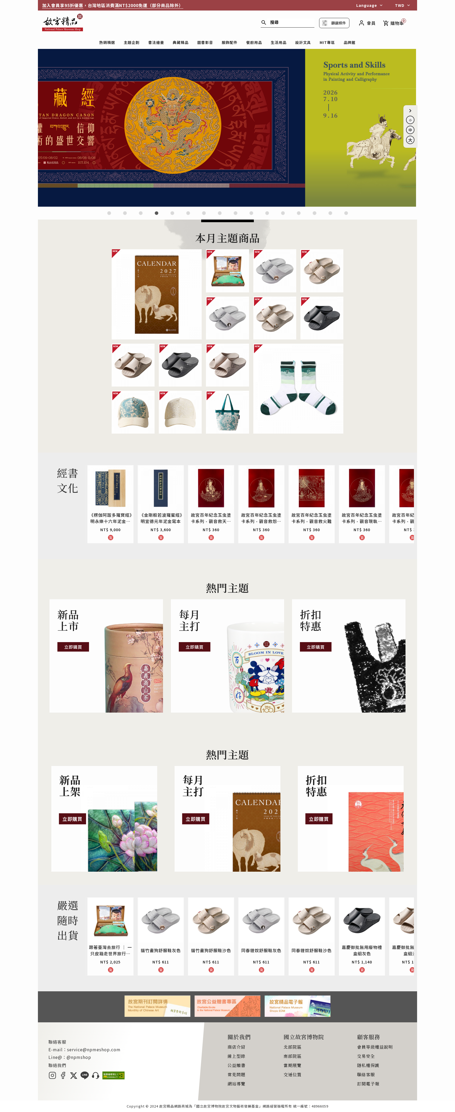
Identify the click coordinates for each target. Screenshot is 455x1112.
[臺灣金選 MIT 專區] (282, 216)
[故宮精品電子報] (297, 1015)
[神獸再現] (219, 216)
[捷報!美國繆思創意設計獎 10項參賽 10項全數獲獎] (203, 216)
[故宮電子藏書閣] (346, 216)
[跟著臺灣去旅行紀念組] (251, 216)
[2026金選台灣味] (109, 216)
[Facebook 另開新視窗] (63, 1077)
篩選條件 (338, 23)
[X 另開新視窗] (74, 1077)
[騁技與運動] (227, 205)
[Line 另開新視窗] (84, 1077)
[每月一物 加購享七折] (188, 216)
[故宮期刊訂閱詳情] (157, 1015)
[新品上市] (106, 656)
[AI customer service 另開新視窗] (96, 1077)
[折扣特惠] (348, 656)
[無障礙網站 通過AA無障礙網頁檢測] (113, 1077)
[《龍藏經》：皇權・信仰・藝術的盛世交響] (156, 216)
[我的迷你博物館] (298, 216)
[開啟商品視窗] (157, 294)
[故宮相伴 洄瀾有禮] (235, 216)
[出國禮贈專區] (314, 216)
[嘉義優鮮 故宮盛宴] (267, 216)
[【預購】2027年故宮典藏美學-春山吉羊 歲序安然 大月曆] (140, 216)
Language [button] (366, 5)
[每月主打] (227, 656)
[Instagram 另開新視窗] (52, 1077)
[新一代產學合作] (330, 216)
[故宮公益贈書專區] (227, 1015)
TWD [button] (399, 5)
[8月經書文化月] (124, 216)
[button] (410, 110)
